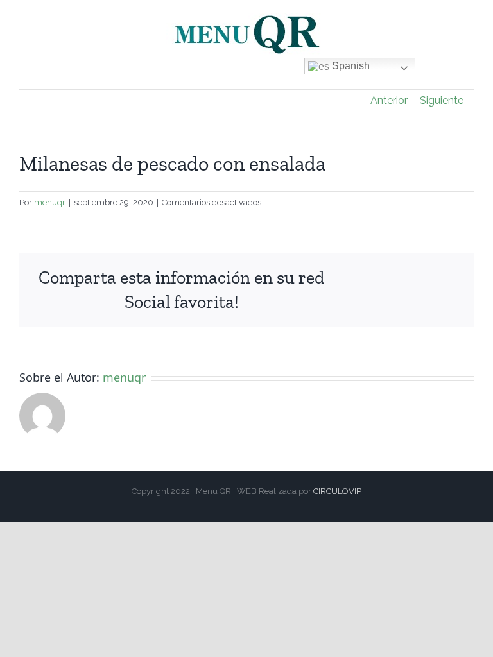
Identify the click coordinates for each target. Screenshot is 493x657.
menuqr (49, 202)
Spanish (349, 65)
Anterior (389, 100)
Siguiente (441, 100)
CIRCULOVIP (337, 491)
